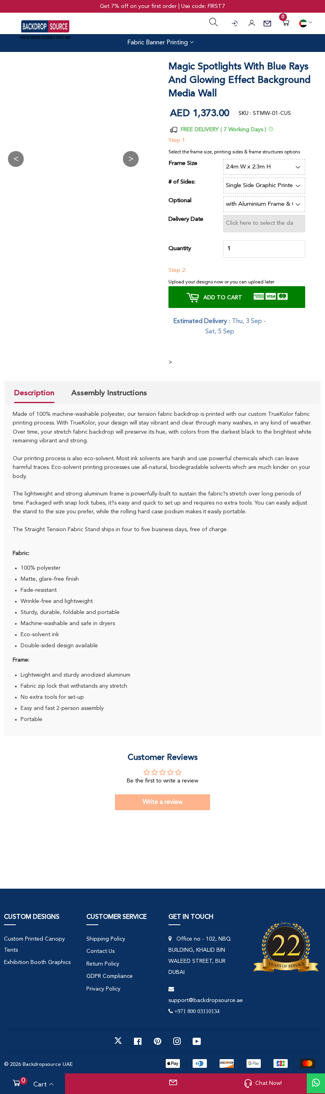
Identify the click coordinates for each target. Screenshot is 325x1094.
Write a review (163, 802)
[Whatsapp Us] (316, 1083)
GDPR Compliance (109, 976)
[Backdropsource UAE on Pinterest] (157, 1041)
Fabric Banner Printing (158, 43)
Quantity (179, 249)
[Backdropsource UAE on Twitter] (118, 1041)
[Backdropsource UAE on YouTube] (197, 1041)
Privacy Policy (103, 989)
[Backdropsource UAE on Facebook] (138, 1041)
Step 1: (177, 140)
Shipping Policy (105, 939)
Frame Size (182, 163)
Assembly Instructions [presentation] (109, 393)
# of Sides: (181, 182)
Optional (179, 201)
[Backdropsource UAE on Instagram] (177, 1041)
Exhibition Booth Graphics (37, 962)
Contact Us (100, 951)
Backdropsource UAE (48, 1064)
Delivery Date (185, 219)
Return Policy (102, 964)
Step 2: (177, 271)
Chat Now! (268, 1083)
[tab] (34, 394)
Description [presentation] (34, 393)
